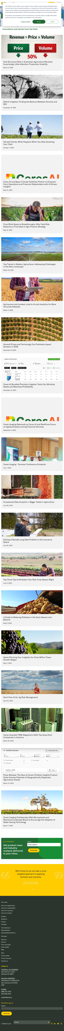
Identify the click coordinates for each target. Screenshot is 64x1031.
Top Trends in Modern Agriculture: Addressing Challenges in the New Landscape (29, 265)
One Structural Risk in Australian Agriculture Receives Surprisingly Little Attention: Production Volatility (27, 63)
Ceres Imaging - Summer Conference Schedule (24, 464)
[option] (32, 877)
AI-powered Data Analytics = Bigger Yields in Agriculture (28, 502)
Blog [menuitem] (2, 949)
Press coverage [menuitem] (6, 944)
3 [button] (33, 889)
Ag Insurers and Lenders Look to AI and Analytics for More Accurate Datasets (29, 305)
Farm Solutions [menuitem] (5, 928)
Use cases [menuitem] (4, 902)
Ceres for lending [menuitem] (6, 913)
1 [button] (29, 889)
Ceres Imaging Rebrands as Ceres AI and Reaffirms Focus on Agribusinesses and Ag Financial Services (29, 425)
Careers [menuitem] (3, 942)
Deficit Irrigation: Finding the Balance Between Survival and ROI (30, 103)
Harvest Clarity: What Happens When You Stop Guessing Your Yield (28, 143)
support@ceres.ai (6, 997)
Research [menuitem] (4, 919)
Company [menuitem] (4, 936)
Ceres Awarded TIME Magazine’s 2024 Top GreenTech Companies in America (27, 736)
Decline (52, 21)
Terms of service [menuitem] (6, 958)
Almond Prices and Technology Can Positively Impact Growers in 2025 (27, 345)
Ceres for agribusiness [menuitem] (8, 905)
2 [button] (31, 889)
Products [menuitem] (4, 924)
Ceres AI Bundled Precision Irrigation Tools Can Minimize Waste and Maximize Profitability (29, 385)
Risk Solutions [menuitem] (5, 930)
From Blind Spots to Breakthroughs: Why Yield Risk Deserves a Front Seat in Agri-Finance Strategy (26, 225)
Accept (39, 21)
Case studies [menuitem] (5, 947)
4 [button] (34, 889)
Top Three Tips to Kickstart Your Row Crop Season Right (28, 579)
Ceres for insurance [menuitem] (7, 910)
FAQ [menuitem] (2, 953)
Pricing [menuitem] (3, 922)
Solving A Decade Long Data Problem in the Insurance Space (27, 540)
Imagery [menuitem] (3, 916)
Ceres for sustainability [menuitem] (8, 908)
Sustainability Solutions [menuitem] (8, 933)
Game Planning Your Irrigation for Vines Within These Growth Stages (27, 658)
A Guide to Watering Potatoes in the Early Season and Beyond (27, 618)
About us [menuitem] (4, 939)
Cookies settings (25, 21)
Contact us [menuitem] (4, 961)
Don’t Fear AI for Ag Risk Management (20, 697)
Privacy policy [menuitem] (5, 955)
